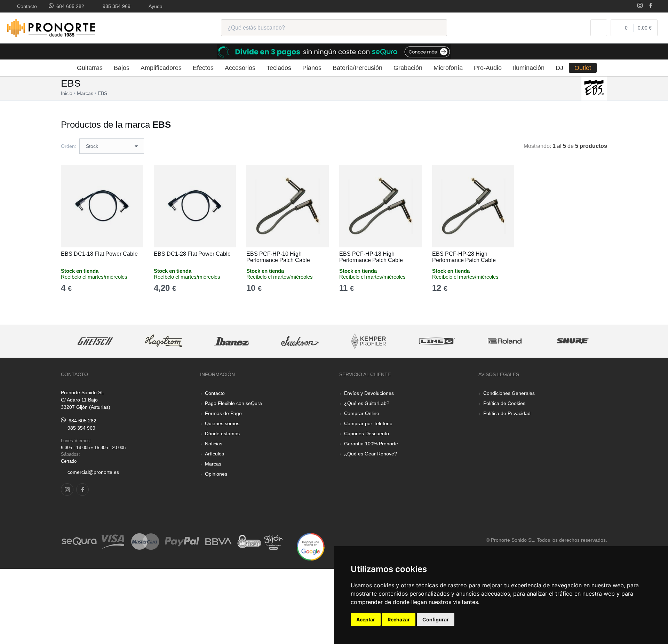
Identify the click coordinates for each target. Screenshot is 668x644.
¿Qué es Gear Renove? (370, 453)
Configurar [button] (435, 619)
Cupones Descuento (366, 433)
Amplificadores (161, 67)
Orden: (68, 146)
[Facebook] (650, 6)
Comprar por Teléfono (368, 423)
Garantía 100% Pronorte (371, 443)
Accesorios (240, 67)
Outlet (582, 67)
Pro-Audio (488, 67)
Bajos (121, 67)
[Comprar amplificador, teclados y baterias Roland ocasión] (505, 341)
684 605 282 (69, 6)
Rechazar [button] (399, 619)
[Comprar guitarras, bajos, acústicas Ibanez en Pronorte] (232, 341)
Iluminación (528, 67)
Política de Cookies (504, 403)
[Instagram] (640, 6)
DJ (559, 67)
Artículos (214, 453)
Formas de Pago (223, 413)
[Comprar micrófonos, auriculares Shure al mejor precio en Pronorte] (573, 341)
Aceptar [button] (365, 619)
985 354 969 (115, 6)
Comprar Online (361, 413)
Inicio (66, 93)
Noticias (213, 443)
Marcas (213, 464)
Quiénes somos (222, 423)
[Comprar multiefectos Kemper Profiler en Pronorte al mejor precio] (368, 341)
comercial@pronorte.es (93, 472)
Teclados (279, 67)
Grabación (407, 67)
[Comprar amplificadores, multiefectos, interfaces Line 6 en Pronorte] (437, 341)
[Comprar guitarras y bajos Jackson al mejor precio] (300, 341)
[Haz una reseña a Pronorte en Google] (311, 546)
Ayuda (154, 6)
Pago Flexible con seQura (233, 403)
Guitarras (90, 67)
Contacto (25, 6)
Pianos (311, 67)
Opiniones (216, 474)
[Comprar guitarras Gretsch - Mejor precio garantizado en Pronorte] (95, 341)
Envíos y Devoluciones (369, 393)
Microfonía (448, 67)
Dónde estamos (222, 433)
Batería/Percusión (357, 67)
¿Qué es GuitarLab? (366, 403)
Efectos (203, 67)
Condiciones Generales (509, 393)
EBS (102, 93)
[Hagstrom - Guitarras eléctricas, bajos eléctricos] (163, 341)
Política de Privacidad (507, 413)
